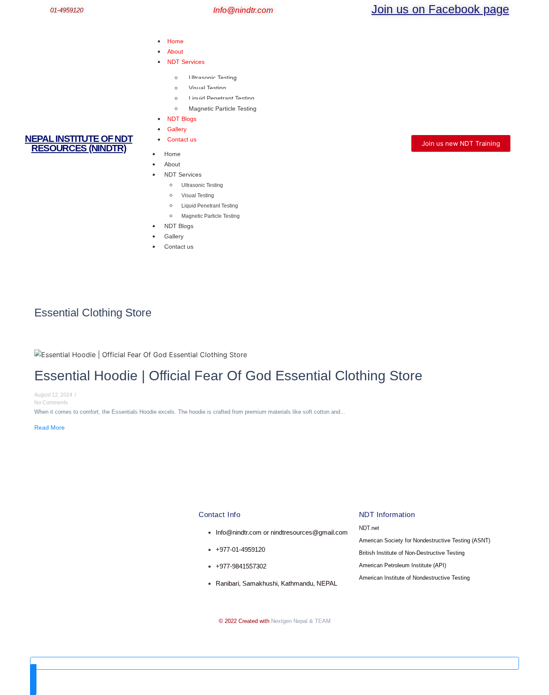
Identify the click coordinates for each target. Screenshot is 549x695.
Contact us (181, 139)
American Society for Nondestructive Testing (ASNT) (424, 540)
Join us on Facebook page (440, 9)
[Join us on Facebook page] (365, 11)
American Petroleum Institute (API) (402, 565)
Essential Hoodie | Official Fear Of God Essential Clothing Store (228, 375)
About (172, 164)
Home (172, 153)
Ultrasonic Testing (213, 77)
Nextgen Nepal (289, 621)
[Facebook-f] (49, 540)
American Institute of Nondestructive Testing (414, 578)
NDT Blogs (178, 226)
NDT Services (186, 61)
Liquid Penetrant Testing (221, 98)
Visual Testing (207, 87)
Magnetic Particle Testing (222, 108)
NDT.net (369, 528)
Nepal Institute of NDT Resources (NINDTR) (78, 143)
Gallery (174, 236)
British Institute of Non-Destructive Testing (412, 553)
